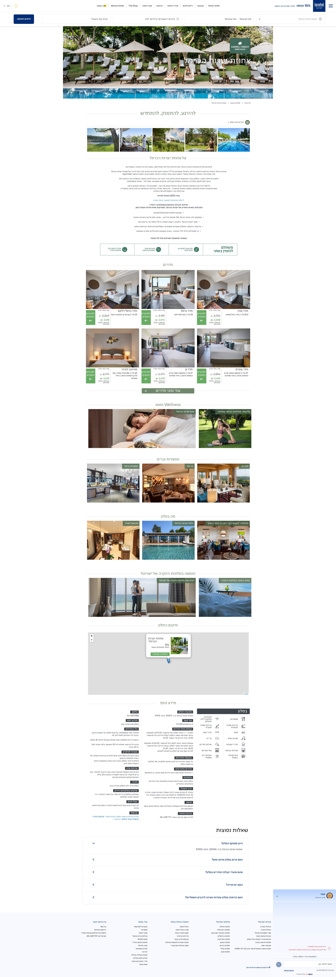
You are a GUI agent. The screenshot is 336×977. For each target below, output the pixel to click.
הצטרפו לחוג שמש (140, 927)
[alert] (309, 964)
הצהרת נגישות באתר (263, 936)
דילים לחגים (188, 6)
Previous (247, 138)
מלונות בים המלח (223, 930)
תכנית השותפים (141, 949)
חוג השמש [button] (101, 6)
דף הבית (247, 103)
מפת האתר (143, 964)
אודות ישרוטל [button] (264, 922)
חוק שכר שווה (266, 945)
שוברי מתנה (147, 6)
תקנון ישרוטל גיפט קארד (180, 945)
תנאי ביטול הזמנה (182, 930)
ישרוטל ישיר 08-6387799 (96, 936)
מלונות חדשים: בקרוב (263, 942)
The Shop (133, 6)
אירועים (159, 6)
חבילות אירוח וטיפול (140, 936)
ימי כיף (144, 952)
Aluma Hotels (117, 6)
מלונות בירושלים (224, 936)
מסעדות (144, 930)
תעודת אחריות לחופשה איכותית (177, 942)
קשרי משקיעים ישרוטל (263, 933)
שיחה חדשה (289, 970)
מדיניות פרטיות (183, 936)
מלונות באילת (225, 927)
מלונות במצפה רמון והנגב (220, 933)
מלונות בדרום (225, 945)
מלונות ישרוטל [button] (214, 6)
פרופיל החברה (265, 927)
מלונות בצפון (235, 103)
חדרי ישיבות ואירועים (139, 961)
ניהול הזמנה (184, 927)
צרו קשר (103, 927)
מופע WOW (142, 939)
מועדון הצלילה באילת (139, 955)
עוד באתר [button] (142, 922)
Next (89, 138)
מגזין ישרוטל (142, 945)
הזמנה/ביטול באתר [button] (179, 922)
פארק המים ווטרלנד (140, 958)
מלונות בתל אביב (223, 939)
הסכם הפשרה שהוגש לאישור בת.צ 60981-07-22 (253, 949)
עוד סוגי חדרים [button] (168, 391)
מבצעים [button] (200, 6)
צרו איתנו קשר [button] (99, 922)
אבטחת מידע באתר (181, 939)
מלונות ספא (225, 952)
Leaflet (246, 694)
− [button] (91, 639)
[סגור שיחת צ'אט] (277, 896)
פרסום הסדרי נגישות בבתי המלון (259, 939)
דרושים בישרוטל (100, 930)
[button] (330, 6)
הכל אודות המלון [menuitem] (237, 122)
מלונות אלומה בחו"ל (140, 942)
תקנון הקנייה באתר (182, 933)
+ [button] (91, 636)
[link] (319, 6)
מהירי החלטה (172, 6)
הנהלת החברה (266, 930)
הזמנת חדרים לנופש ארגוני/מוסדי (93, 933)
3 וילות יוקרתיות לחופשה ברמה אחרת (168, 200)
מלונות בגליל (225, 949)
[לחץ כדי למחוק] (259, 19)
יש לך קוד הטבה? (99, 19)
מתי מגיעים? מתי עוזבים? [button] (238, 19)
